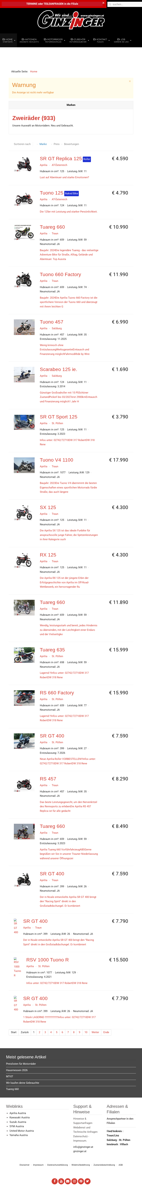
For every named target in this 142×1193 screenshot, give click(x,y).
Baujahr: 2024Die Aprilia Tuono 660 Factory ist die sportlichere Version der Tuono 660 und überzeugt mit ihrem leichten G (68, 302)
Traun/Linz (113, 1135)
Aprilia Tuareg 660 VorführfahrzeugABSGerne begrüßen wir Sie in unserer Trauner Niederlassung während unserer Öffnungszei (69, 854)
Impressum (38, 1165)
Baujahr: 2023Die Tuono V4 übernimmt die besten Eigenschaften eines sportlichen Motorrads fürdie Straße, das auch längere (68, 487)
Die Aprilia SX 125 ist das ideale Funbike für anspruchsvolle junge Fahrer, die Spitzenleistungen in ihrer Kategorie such (69, 535)
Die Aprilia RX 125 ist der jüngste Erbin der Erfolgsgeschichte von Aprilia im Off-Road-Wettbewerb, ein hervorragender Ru (64, 582)
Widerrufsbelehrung (81, 1165)
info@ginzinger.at (83, 1146)
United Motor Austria (22, 1130)
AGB (121, 1165)
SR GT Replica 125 (61, 158)
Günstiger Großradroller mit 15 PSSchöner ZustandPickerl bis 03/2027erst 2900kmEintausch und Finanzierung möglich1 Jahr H (68, 397)
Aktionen (29, 40)
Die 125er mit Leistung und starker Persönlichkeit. (68, 211)
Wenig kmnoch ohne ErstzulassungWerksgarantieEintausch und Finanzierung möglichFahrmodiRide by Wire (65, 350)
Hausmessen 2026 (17, 1070)
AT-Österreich (59, 165)
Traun (55, 233)
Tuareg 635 (52, 649)
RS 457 (48, 778)
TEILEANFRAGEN (54, 3)
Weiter (95, 1032)
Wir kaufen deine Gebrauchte (22, 1082)
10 (86, 1032)
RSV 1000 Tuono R (47, 959)
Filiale (74, 3)
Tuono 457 (51, 322)
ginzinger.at (79, 1151)
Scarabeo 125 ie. (58, 369)
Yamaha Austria (19, 1135)
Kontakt (101, 40)
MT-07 (9, 1076)
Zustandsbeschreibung (104, 1165)
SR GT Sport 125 (58, 416)
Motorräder (54, 40)
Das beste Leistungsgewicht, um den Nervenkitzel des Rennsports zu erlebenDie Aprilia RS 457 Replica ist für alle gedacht (68, 806)
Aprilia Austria (18, 1113)
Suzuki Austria (18, 1122)
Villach (124, 1144)
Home (8, 40)
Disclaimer (24, 1165)
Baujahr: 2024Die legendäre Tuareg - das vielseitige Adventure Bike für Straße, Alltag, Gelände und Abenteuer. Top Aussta (69, 255)
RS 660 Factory (57, 692)
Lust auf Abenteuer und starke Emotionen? (64, 177)
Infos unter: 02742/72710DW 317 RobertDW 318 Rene (56, 983)
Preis (57, 144)
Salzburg (57, 328)
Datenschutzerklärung (57, 1165)
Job (121, 40)
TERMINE (31, 3)
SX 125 (48, 507)
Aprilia (43, 165)
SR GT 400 (52, 736)
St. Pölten (57, 423)
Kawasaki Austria (20, 1117)
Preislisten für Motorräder (21, 1063)
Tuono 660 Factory (60, 274)
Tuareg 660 (52, 227)
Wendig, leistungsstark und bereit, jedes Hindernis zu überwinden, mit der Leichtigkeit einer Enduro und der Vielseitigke (68, 630)
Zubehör (77, 40)
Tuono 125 (51, 193)
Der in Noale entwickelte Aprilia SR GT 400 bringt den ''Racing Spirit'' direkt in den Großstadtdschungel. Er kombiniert (68, 901)
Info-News (10, 54)
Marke (43, 144)
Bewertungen (71, 144)
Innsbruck (113, 1144)
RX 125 (48, 555)
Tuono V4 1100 (56, 460)
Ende (106, 1032)
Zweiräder (33, 118)
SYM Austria (17, 1126)
